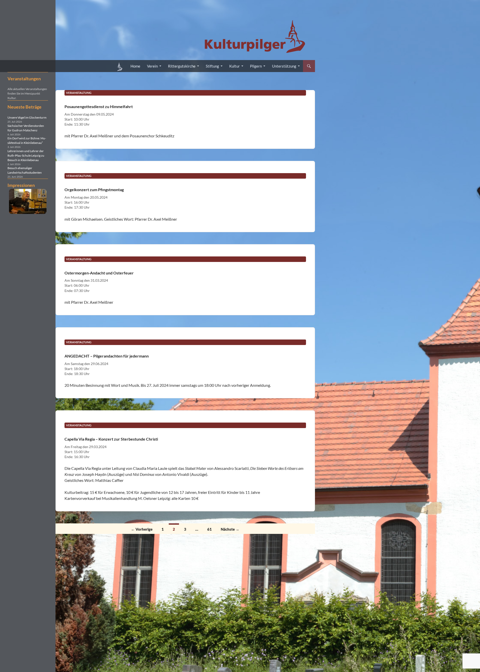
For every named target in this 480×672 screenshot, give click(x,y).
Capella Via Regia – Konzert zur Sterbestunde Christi (111, 439)
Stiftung (212, 66)
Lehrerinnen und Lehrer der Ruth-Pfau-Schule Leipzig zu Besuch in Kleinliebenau (26, 155)
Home (135, 66)
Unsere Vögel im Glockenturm (27, 117)
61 (209, 529)
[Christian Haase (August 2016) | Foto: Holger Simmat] (28, 201)
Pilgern (256, 66)
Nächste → (230, 529)
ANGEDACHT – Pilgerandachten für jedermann (106, 356)
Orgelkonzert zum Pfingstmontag (94, 189)
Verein (152, 66)
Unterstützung (284, 66)
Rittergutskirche (182, 66)
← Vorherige (141, 529)
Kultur (234, 66)
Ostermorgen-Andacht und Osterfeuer (99, 272)
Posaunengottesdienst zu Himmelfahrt (98, 106)
